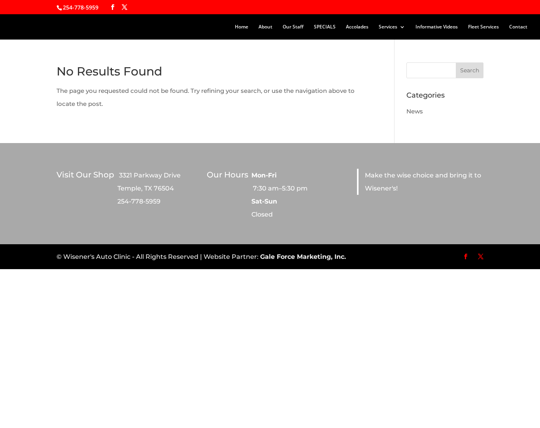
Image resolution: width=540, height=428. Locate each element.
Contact (518, 27)
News (414, 111)
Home (241, 27)
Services (388, 27)
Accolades (357, 27)
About (265, 27)
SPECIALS (325, 27)
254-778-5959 (80, 7)
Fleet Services (483, 27)
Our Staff (293, 27)
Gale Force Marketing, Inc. (303, 256)
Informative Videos (436, 27)
